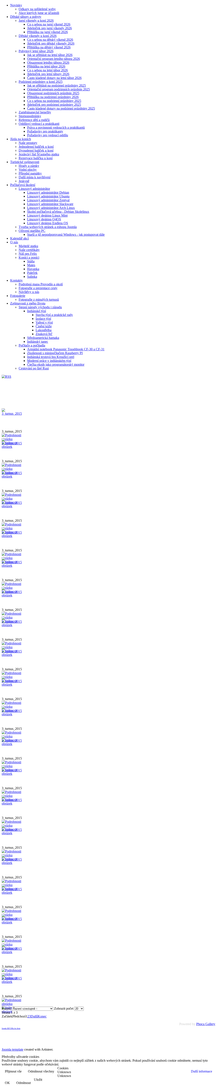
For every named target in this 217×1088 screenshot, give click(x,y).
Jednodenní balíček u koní (36, 146)
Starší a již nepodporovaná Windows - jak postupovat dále (66, 234)
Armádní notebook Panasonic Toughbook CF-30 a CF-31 (65, 349)
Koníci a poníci (29, 257)
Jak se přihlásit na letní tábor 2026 (49, 55)
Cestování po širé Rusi (34, 368)
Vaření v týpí (44, 322)
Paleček (32, 273)
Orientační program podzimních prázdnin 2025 (58, 89)
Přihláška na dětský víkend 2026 (49, 47)
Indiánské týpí (36, 311)
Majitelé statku (28, 246)
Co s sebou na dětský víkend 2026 (50, 39)
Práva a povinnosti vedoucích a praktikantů (56, 127)
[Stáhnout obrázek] (12, 446)
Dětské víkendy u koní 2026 (38, 36)
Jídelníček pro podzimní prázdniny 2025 (54, 104)
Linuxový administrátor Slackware (50, 204)
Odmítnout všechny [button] (41, 1071)
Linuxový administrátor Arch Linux (51, 208)
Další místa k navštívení (34, 177)
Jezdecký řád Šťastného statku (39, 154)
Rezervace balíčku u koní (36, 158)
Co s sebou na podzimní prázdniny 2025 (54, 101)
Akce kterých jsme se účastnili (39, 13)
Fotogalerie (17, 295)
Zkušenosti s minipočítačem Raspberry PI (55, 353)
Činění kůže (44, 326)
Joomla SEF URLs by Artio (11, 1028)
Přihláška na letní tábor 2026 (46, 66)
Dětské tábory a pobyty (25, 16)
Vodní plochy (28, 169)
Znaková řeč (44, 334)
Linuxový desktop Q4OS (44, 219)
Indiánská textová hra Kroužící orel (50, 357)
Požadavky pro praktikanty (45, 131)
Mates (31, 265)
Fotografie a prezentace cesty (38, 288)
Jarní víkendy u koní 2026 (36, 20)
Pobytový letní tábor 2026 (36, 51)
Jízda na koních (20, 139)
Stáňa (31, 261)
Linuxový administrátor (34, 188)
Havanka (33, 269)
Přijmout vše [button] (13, 1071)
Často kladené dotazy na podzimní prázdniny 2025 (61, 108)
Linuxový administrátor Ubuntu (48, 196)
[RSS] (6, 376)
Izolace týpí (43, 318)
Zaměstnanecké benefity (35, 112)
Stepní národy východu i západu (40, 307)
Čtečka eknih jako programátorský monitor (55, 364)
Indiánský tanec (37, 341)
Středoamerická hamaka (43, 338)
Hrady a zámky (29, 166)
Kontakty (16, 280)
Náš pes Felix (28, 253)
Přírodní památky (30, 173)
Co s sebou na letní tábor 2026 (47, 70)
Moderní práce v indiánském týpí (49, 360)
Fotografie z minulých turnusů (39, 299)
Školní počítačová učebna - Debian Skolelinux (58, 211)
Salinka (32, 276)
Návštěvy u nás (29, 292)
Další (34, 1016)
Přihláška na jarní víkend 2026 (47, 32)
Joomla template (12, 1049)
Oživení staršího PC (32, 231)
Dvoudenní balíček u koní (36, 150)
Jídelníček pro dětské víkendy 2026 (50, 43)
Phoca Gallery (205, 1024)
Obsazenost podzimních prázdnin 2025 (53, 93)
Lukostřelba (43, 330)
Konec (42, 1016)
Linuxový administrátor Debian (48, 192)
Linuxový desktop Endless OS (47, 223)
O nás (14, 242)
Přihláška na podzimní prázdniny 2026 (53, 97)
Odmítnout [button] (23, 1083)
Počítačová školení (22, 185)
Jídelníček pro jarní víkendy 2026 (49, 28)
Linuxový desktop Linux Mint (47, 215)
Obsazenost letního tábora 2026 (48, 62)
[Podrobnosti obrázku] (12, 1004)
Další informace (201, 1071)
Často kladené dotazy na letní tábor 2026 (54, 78)
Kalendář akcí (19, 238)
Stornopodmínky (30, 116)
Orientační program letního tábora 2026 (53, 59)
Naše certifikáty (29, 250)
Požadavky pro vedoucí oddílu (47, 135)
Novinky (16, 5)
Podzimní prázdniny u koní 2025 (41, 81)
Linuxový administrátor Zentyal (48, 200)
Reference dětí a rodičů (34, 120)
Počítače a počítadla (32, 345)
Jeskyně (24, 181)
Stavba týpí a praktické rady (54, 315)
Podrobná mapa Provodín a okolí (41, 284)
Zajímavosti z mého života (27, 303)
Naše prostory (28, 143)
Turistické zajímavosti (24, 162)
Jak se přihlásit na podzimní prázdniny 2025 (56, 85)
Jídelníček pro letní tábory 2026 (48, 74)
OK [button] (7, 1083)
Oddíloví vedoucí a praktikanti (39, 123)
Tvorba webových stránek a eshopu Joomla (48, 227)
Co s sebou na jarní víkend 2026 (48, 24)
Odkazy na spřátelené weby (37, 9)
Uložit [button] (38, 1079)
